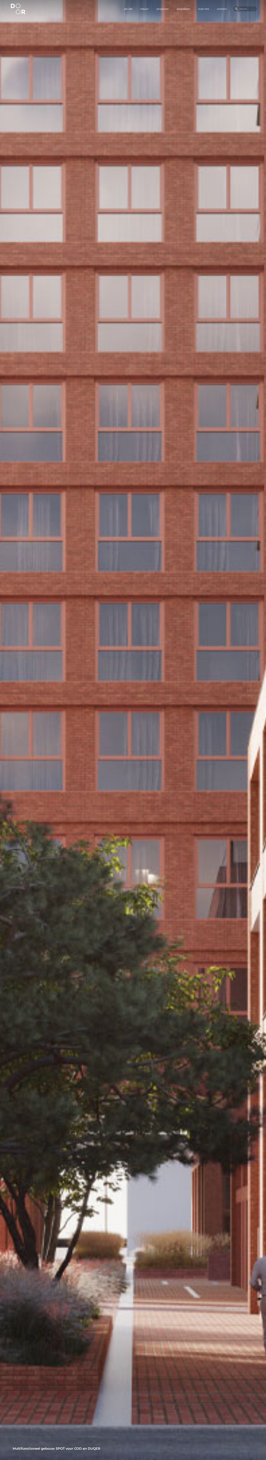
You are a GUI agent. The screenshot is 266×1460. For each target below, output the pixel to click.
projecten (163, 9)
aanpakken (183, 9)
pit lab (128, 9)
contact (222, 9)
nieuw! (144, 9)
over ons (203, 9)
